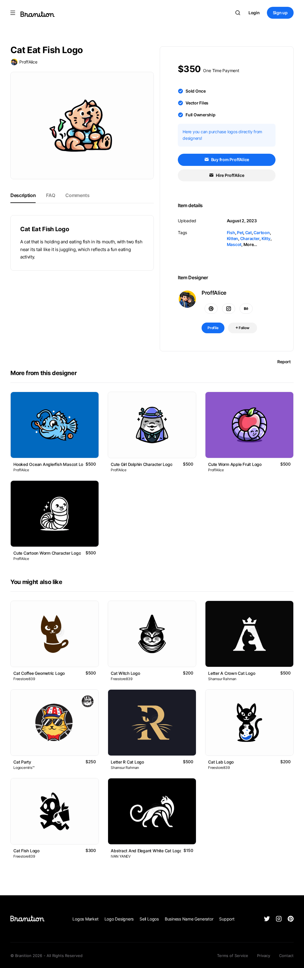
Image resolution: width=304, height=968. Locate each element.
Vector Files (197, 102)
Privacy (263, 955)
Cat (248, 232)
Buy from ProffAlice (229, 159)
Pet (240, 232)
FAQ (50, 195)
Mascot (234, 244)
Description (23, 195)
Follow (243, 328)
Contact (286, 955)
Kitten (232, 238)
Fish (231, 232)
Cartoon (262, 232)
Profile (213, 328)
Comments (77, 195)
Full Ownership (201, 114)
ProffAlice (28, 61)
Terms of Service (232, 955)
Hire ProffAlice (229, 175)
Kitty (266, 238)
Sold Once (196, 90)
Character (250, 238)
